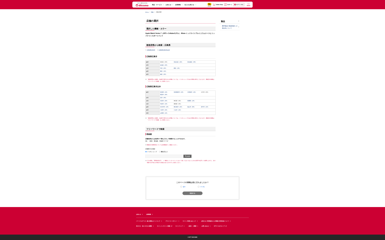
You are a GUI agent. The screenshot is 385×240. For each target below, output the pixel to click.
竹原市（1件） (164, 104)
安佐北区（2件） (178, 62)
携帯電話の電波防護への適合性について (229, 27)
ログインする (239, 4)
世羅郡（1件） (191, 100)
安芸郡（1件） (164, 92)
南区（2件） (163, 74)
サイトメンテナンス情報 (163, 226)
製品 (152, 12)
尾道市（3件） (164, 94)
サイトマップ (179, 226)
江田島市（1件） (192, 92)
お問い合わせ (205, 226)
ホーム (147, 12)
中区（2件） (163, 68)
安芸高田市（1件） (179, 92)
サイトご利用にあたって (189, 221)
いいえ (202, 186)
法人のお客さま (189, 5)
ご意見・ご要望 (192, 226)
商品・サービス (157, 5)
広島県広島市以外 (164, 50)
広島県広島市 (151, 50)
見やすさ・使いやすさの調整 (144, 226)
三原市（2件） (164, 110)
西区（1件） (177, 68)
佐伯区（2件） (164, 65)
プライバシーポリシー (171, 221)
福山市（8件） (191, 107)
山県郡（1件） (164, 113)
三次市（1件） (178, 110)
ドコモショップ (152, 151)
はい (184, 186)
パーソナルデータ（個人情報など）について (148, 221)
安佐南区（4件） (192, 62)
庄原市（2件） (164, 100)
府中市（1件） (205, 107)
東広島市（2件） (178, 107)
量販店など (164, 151)
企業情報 (178, 5)
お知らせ (168, 5)
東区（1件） (163, 71)
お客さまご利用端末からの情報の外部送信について (215, 221)
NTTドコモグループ (219, 226)
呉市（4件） (163, 97)
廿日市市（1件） (164, 107)
